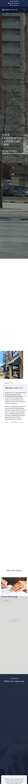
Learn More (6, 600)
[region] (14, 595)
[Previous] (12, 611)
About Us (14, 421)
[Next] (16, 611)
